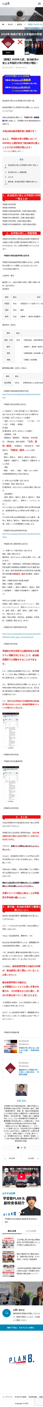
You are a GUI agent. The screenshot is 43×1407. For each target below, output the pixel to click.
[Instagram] (25, 1148)
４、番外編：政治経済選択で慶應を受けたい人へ (21, 183)
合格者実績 (33, 1397)
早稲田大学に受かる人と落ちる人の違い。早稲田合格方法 (29, 1050)
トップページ (7, 1397)
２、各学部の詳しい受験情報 (16, 172)
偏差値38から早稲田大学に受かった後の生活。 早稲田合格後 (29, 1072)
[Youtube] (18, 1148)
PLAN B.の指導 (20, 1397)
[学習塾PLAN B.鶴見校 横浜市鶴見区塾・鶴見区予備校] (6, 3)
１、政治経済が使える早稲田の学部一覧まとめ (21, 166)
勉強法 (8, 52)
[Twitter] (21, 1148)
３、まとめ (9, 177)
